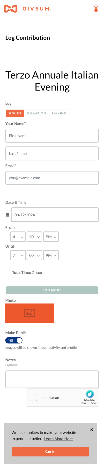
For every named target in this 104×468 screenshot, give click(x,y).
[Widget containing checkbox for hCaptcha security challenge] (62, 397)
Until (9, 246)
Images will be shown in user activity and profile (41, 347)
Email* (10, 165)
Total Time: (21, 272)
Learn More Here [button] (58, 439)
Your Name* (15, 123)
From (10, 227)
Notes (10, 359)
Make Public (16, 332)
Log (8, 103)
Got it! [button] (50, 452)
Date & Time (16, 202)
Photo (10, 300)
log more (52, 290)
